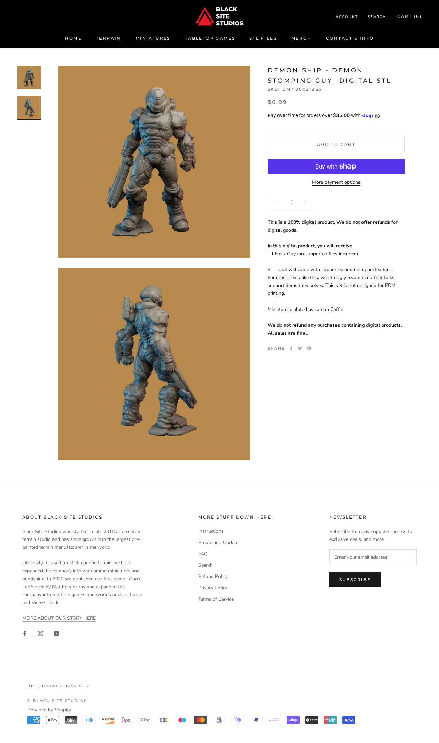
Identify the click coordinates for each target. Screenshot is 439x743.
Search (377, 16)
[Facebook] (291, 348)
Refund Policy (213, 576)
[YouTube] (56, 633)
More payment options (336, 182)
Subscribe (355, 579)
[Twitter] (300, 348)
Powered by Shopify (49, 710)
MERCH (301, 38)
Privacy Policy (212, 587)
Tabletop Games (210, 38)
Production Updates (219, 542)
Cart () (409, 16)
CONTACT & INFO (350, 38)
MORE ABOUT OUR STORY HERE (59, 618)
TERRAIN (108, 38)
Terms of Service (216, 599)
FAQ (203, 553)
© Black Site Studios (57, 700)
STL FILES (263, 38)
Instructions (211, 531)
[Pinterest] (309, 348)
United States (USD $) (55, 686)
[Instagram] (40, 633)
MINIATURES (152, 38)
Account (347, 16)
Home (73, 38)
